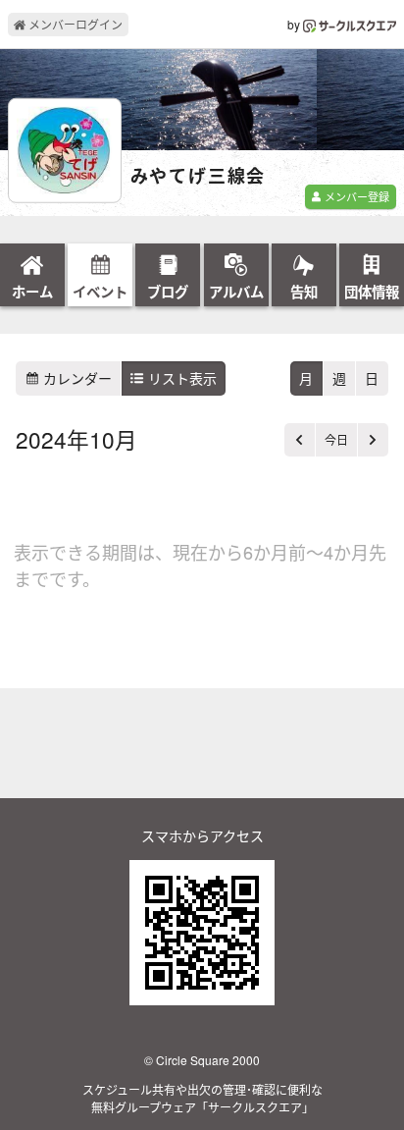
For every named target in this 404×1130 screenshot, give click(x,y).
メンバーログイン (74, 24)
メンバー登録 (355, 196)
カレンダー (75, 378)
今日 (336, 439)
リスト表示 (180, 378)
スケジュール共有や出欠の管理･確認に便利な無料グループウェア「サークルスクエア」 (202, 1098)
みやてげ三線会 (198, 177)
